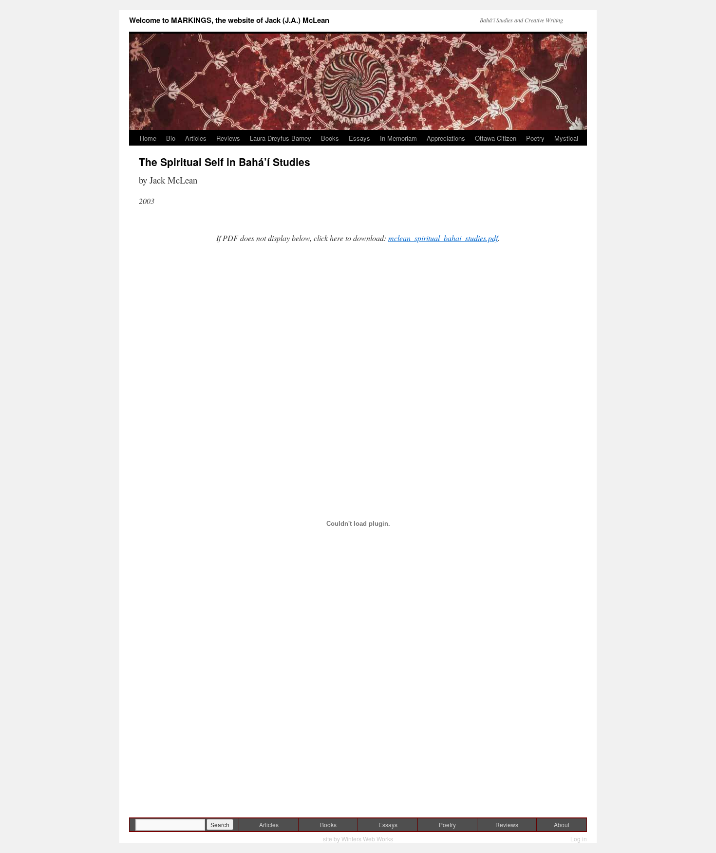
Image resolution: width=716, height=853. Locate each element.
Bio (170, 138)
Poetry (535, 138)
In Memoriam (398, 138)
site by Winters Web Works (358, 838)
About (561, 824)
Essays (359, 138)
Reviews (228, 138)
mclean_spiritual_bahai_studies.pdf (443, 238)
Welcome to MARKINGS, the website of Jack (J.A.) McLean (229, 20)
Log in (578, 838)
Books (330, 138)
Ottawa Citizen (495, 138)
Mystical (566, 138)
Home (148, 138)
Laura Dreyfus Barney (280, 138)
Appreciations (446, 138)
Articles (196, 138)
